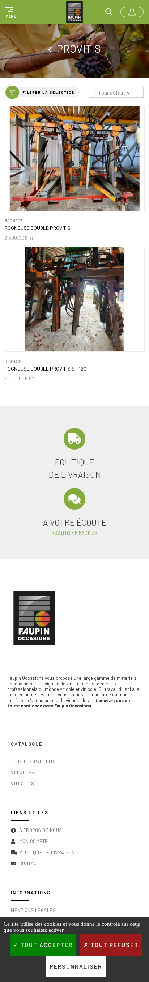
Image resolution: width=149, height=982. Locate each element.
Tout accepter (46, 944)
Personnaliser (76, 966)
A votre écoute (74, 522)
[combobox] (116, 92)
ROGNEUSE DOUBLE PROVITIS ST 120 (45, 369)
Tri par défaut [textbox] (109, 92)
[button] (9, 12)
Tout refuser (113, 944)
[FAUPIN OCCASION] (74, 12)
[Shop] (52, 48)
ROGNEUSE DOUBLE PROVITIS (38, 228)
